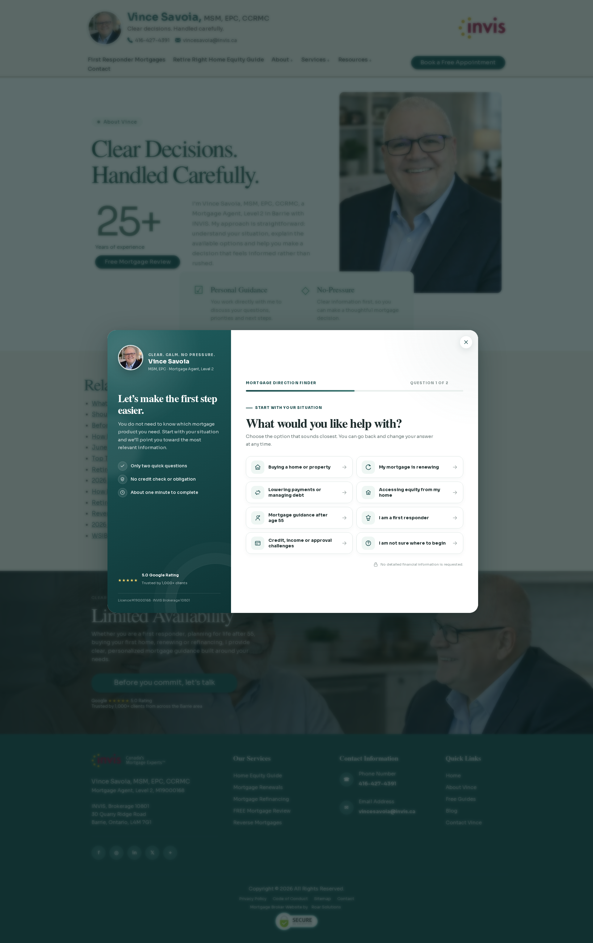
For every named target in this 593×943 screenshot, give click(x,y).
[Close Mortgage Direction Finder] (466, 342)
